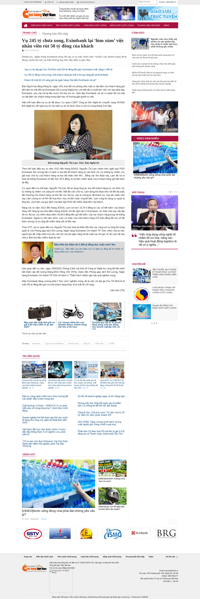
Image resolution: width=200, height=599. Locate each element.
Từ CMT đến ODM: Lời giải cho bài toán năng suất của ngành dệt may (74, 17)
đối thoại (138, 192)
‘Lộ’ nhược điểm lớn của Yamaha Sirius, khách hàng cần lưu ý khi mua (72, 324)
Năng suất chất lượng (60, 597)
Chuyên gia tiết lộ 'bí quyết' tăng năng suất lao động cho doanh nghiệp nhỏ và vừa (106, 325)
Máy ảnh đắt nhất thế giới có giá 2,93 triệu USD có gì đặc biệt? (39, 324)
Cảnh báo (138, 32)
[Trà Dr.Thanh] (60, 533)
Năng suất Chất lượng (122, 25)
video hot (28, 454)
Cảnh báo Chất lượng (95, 25)
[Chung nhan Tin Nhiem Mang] (100, 577)
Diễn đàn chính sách (41, 25)
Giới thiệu (166, 581)
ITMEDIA (144, 597)
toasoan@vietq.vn (87, 2)
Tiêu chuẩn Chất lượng (68, 25)
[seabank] (113, 533)
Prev (171, 522)
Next (175, 522)
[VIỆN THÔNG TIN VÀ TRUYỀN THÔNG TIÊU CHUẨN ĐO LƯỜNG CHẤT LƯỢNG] (86, 533)
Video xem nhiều (148, 138)
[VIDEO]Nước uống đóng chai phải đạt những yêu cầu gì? (58, 512)
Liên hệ (50, 2)
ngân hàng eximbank (54, 344)
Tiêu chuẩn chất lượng (78, 597)
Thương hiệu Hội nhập (148, 25)
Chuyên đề (139, 264)
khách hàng (73, 344)
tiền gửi (87, 344)
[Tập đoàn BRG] (139, 533)
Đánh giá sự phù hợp (121, 597)
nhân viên (99, 344)
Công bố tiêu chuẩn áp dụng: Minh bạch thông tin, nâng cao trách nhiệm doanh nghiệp (74, 10)
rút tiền (112, 344)
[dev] (33, 533)
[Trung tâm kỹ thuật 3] (166, 533)
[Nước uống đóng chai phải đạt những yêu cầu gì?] (58, 484)
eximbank (36, 344)
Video (166, 25)
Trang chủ (28, 557)
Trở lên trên (171, 557)
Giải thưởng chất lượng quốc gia (100, 597)
